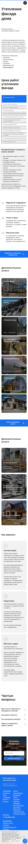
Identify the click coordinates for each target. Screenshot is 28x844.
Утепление (16, 799)
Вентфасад (16, 795)
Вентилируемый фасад (11, 358)
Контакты (6, 801)
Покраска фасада (9, 378)
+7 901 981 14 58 (9, 817)
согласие (13, 838)
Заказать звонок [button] (8, 823)
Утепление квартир (19, 814)
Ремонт (15, 797)
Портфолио (6, 793)
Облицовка (16, 803)
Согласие (6, 829)
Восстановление (18, 805)
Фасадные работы (7, 29)
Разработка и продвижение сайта (10, 785)
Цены (4, 795)
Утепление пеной (18, 812)
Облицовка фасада (10, 320)
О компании (6, 797)
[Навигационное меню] (25, 2)
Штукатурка (8, 397)
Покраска (16, 801)
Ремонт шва (17, 809)
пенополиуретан (8, 67)
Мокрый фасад (9, 281)
